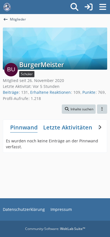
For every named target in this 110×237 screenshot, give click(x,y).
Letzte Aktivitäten (67, 127)
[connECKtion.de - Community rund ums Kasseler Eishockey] (7, 7)
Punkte (88, 92)
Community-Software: (55, 228)
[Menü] (102, 7)
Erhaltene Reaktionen (50, 92)
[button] (79, 109)
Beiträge (11, 92)
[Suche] (74, 7)
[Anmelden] (88, 7)
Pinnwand (24, 127)
